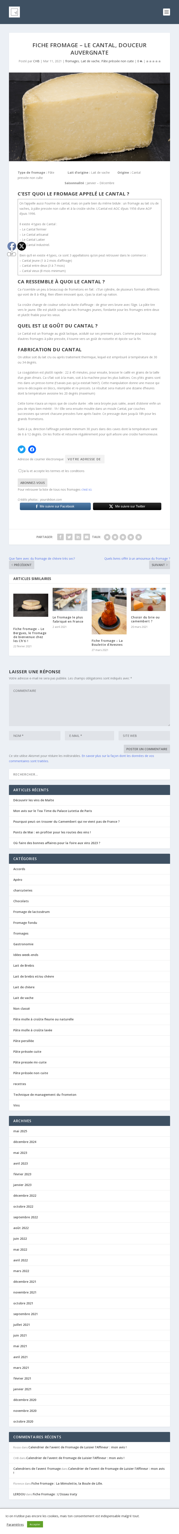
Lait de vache (90, 61)
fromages (72, 61)
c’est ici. (86, 489)
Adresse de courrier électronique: (41, 459)
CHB (36, 61)
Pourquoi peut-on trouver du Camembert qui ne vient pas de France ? (66, 821)
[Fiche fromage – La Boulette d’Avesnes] (109, 611)
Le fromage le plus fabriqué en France (68, 619)
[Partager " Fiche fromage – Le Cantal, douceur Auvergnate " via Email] (86, 537)
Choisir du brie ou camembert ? (145, 619)
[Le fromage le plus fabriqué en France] (70, 599)
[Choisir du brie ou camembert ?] (148, 599)
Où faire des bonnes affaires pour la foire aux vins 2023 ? (56, 843)
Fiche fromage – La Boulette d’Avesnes (107, 643)
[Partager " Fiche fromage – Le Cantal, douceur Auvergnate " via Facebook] (60, 537)
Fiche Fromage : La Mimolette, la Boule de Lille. (67, 1483)
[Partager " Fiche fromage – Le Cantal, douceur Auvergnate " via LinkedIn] (78, 537)
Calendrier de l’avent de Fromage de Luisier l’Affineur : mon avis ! (77, 1447)
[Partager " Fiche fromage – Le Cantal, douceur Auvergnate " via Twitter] (69, 537)
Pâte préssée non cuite (117, 61)
